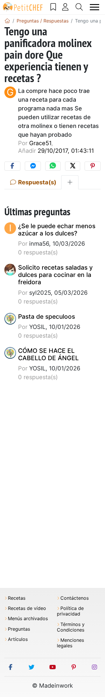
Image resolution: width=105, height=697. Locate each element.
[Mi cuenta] (65, 7)
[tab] (69, 182)
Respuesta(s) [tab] (36, 182)
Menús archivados (28, 618)
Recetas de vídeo (27, 608)
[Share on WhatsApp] (52, 166)
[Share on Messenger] (33, 166)
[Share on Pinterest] (93, 166)
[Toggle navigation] (94, 7)
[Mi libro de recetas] (53, 7)
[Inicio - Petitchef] (7, 21)
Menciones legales (70, 643)
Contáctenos (74, 598)
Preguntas (19, 629)
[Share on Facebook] (12, 166)
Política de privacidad (70, 611)
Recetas (16, 598)
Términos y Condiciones (71, 627)
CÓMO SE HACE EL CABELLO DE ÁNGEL (48, 354)
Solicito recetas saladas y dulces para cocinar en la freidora (55, 275)
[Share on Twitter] (72, 166)
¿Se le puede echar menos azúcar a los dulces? (56, 229)
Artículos (18, 639)
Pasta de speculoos (46, 316)
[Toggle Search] (79, 7)
